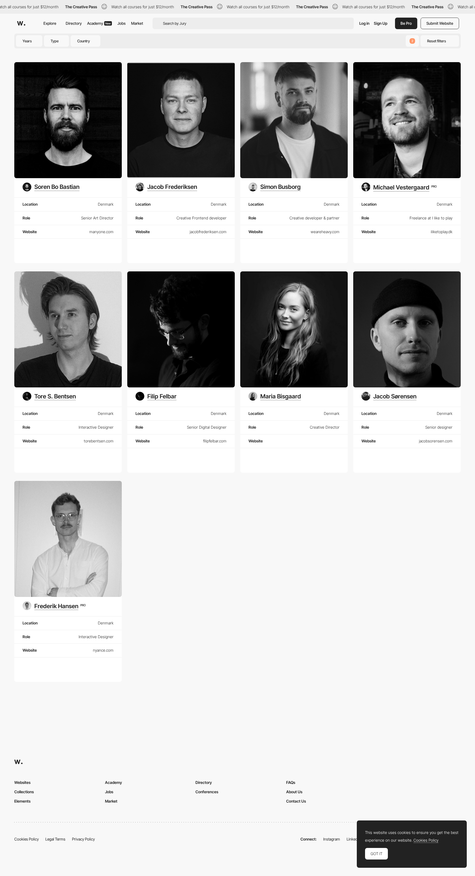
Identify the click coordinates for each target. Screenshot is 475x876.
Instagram (331, 839)
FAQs (290, 782)
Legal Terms (55, 839)
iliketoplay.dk (441, 231)
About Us (294, 791)
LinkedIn (354, 839)
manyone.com (101, 231)
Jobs (121, 23)
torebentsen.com (99, 441)
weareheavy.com (325, 231)
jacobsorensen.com (435, 441)
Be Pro (406, 23)
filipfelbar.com (215, 441)
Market (137, 23)
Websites (22, 782)
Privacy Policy (83, 839)
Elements (22, 801)
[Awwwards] (21, 23)
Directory (74, 23)
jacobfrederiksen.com (208, 231)
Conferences (206, 791)
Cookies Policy (26, 839)
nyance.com (103, 650)
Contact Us (296, 801)
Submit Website (439, 23)
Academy (99, 23)
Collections (24, 791)
